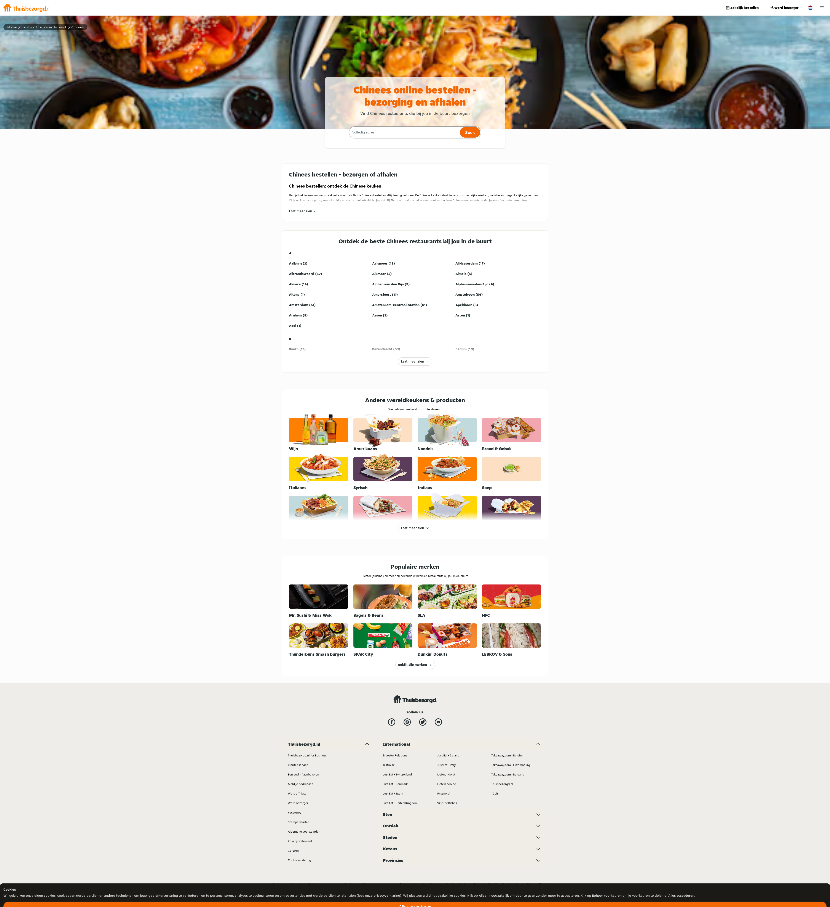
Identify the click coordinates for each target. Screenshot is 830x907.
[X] (422, 722)
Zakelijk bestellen (744, 7)
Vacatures (294, 812)
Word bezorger (786, 7)
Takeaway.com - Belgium (507, 755)
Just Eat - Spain (393, 793)
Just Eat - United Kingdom (400, 803)
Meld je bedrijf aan (300, 784)
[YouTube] (438, 722)
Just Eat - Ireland (448, 755)
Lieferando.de (446, 784)
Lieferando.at (446, 774)
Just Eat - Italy (446, 765)
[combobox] (403, 132)
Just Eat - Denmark (395, 784)
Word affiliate (297, 793)
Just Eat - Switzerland (397, 774)
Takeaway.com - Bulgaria (507, 774)
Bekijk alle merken (412, 664)
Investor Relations (395, 755)
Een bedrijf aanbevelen (303, 774)
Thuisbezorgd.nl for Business (307, 755)
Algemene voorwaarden (304, 831)
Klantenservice (298, 765)
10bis (494, 793)
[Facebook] (391, 722)
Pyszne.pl (443, 793)
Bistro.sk (388, 765)
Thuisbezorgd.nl (502, 784)
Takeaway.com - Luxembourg (510, 765)
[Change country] (810, 8)
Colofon (293, 850)
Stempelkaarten (299, 822)
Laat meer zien (300, 211)
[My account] (822, 8)
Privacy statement (300, 841)
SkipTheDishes (447, 803)
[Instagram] (407, 722)
